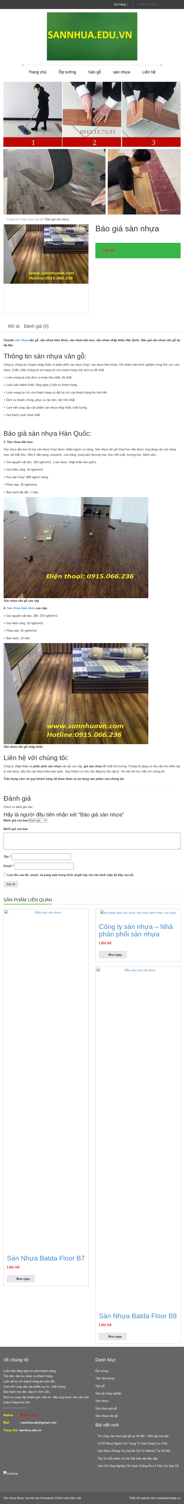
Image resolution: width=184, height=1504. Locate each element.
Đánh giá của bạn (16, 820)
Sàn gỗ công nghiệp (108, 1393)
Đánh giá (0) (36, 326)
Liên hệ (149, 72)
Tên (7, 856)
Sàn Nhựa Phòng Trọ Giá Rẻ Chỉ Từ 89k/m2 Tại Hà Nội (134, 1451)
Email (9, 866)
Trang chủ (37, 72)
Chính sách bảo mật (68, 1498)
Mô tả (14, 326)
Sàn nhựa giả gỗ (106, 1408)
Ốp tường (67, 72)
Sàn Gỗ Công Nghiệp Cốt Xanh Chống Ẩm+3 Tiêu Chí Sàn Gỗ (138, 1466)
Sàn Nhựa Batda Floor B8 (138, 1316)
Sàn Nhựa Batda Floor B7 (46, 1258)
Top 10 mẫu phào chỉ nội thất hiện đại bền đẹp (128, 1458)
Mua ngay (23, 1279)
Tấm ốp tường (104, 1378)
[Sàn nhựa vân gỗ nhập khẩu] (46, 269)
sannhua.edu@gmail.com (39, 1422)
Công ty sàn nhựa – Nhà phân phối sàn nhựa (136, 930)
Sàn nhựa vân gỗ (32, 219)
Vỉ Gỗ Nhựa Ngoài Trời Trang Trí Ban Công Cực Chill (132, 1443)
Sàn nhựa (101, 1400)
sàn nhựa (121, 72)
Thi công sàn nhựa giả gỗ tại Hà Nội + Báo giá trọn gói (133, 1436)
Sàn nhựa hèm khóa (21, 608)
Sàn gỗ (94, 72)
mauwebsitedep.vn (168, 1498)
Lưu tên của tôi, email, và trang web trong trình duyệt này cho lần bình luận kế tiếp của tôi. (70, 875)
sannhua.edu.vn (30, 1430)
